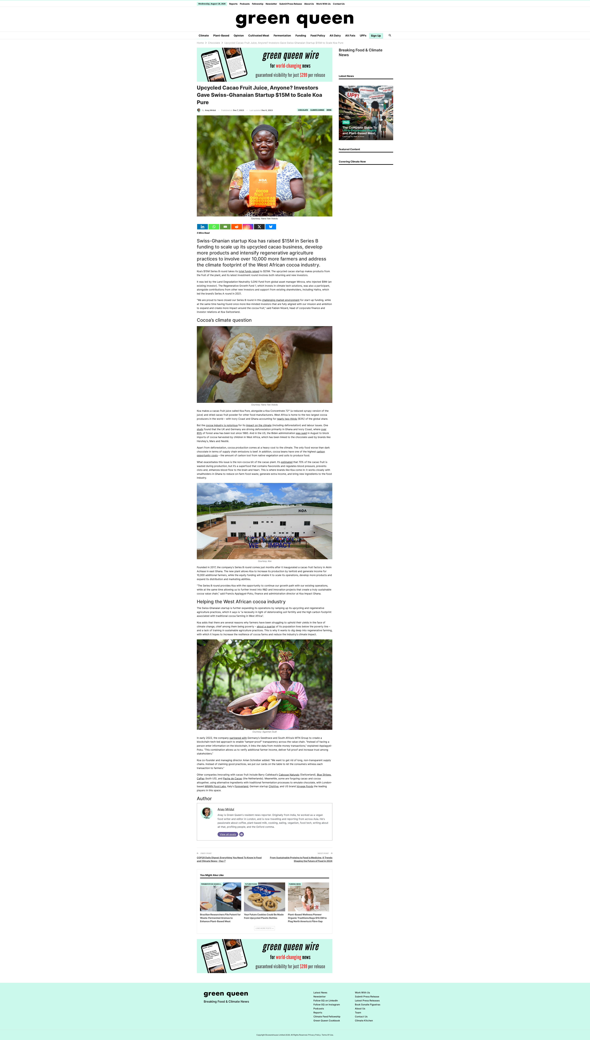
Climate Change (317, 110)
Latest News (320, 992)
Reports (233, 3)
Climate (204, 35)
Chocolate (303, 110)
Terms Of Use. (328, 1035)
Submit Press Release (290, 3)
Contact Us (339, 3)
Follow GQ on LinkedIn (325, 1000)
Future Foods (251, 884)
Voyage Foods (305, 786)
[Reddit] (236, 226)
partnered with (238, 737)
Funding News (295, 884)
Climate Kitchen (364, 1020)
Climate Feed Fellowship (326, 1016)
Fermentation (282, 35)
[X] (259, 226)
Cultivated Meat (258, 35)
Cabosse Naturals (289, 774)
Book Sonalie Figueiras (367, 1004)
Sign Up (376, 35)
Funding (300, 35)
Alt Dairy (335, 35)
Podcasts (245, 3)
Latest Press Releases (367, 1000)
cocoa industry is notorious (222, 425)
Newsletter (271, 3)
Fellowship (257, 3)
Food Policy (318, 35)
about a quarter (266, 626)
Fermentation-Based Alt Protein (212, 884)
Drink (329, 110)
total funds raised (249, 271)
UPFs (363, 35)
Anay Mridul (226, 809)
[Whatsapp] (213, 226)
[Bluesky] (270, 226)
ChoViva (273, 786)
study (200, 429)
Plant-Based (221, 35)
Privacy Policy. (314, 1035)
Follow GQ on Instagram (326, 1004)
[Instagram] (248, 226)
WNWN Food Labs (215, 786)
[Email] (225, 226)
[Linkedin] (202, 226)
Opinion (239, 35)
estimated (287, 462)
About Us (309, 3)
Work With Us (323, 3)
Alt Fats (350, 35)
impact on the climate (258, 425)
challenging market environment (280, 300)
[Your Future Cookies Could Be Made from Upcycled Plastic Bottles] (264, 896)
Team (358, 1012)
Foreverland (241, 786)
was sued (301, 433)
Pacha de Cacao (232, 778)
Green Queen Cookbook (326, 1020)
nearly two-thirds (287, 418)
